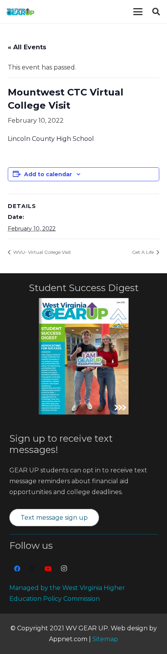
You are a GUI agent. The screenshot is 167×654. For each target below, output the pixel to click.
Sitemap (105, 639)
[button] (138, 11)
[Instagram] (63, 568)
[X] (32, 568)
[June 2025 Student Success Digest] (84, 356)
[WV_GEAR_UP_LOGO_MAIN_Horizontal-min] (20, 12)
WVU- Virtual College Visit (41, 252)
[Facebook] (17, 568)
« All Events (27, 47)
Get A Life (143, 252)
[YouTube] (48, 568)
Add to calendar (48, 174)
